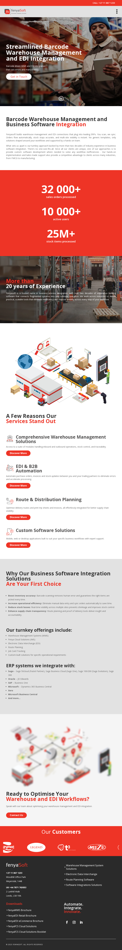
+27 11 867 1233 (107, 2)
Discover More (18, 453)
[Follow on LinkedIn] (81, 922)
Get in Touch (19, 76)
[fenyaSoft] (15, 11)
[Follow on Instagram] (74, 922)
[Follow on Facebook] (67, 922)
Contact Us (16, 815)
